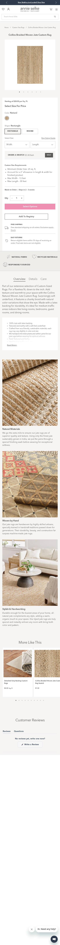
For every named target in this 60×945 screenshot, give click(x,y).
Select (49, 155)
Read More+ (12, 345)
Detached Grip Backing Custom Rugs (16, 682)
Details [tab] (33, 279)
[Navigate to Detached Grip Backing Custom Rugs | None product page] (17, 662)
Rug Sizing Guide (48, 138)
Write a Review (33, 745)
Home (7, 27)
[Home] (30, 11)
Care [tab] (43, 279)
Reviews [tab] (6, 732)
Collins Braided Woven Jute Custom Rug (42, 27)
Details (13, 230)
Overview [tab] (19, 279)
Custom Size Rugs (18, 27)
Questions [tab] (19, 732)
